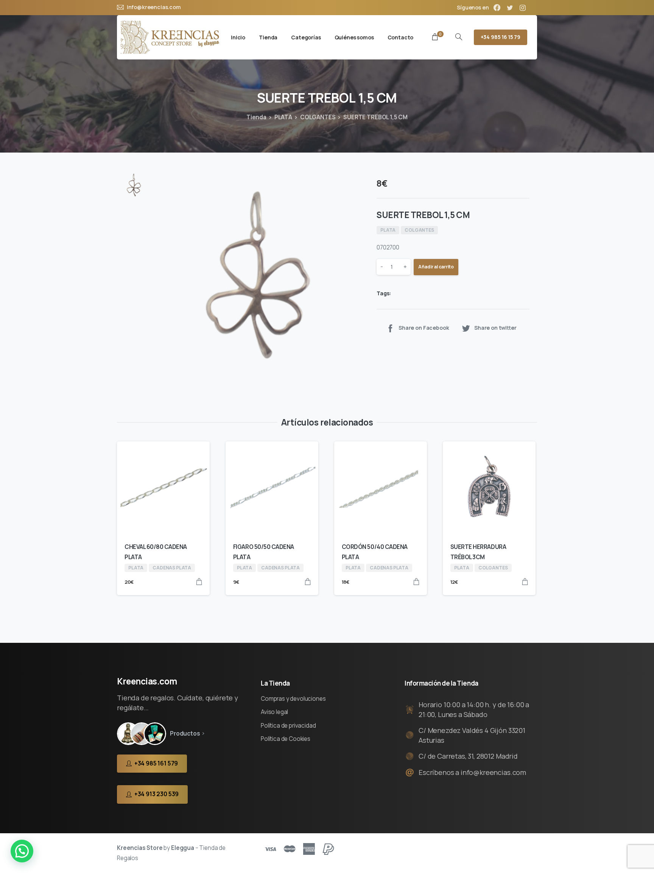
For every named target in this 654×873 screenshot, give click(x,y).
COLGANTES (318, 117)
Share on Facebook (424, 328)
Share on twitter (495, 328)
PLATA (283, 117)
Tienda (256, 117)
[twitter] (509, 7)
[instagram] (522, 7)
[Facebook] (496, 7)
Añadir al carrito (436, 267)
